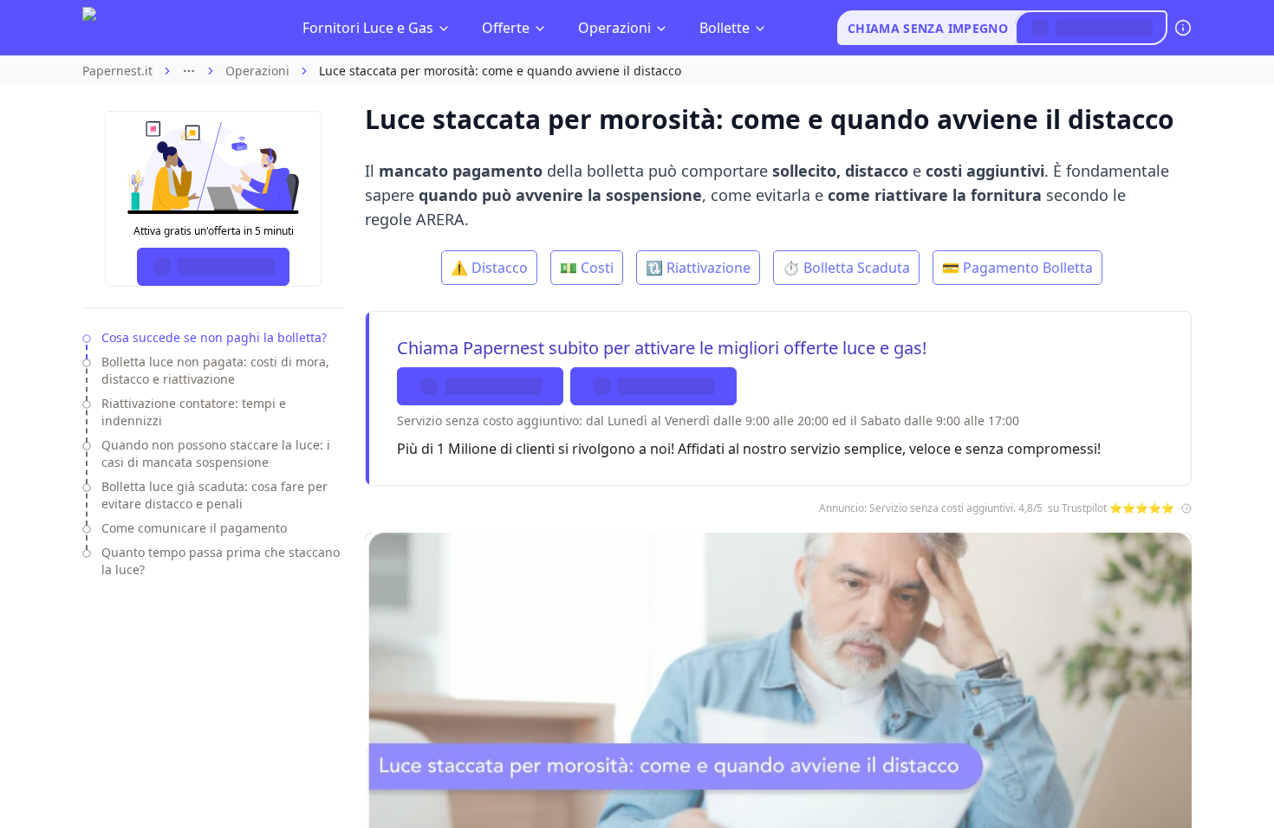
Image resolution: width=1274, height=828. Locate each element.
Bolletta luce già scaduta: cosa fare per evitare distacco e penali (214, 495)
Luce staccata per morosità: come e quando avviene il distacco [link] (500, 70)
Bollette (724, 27)
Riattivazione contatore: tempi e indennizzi (193, 412)
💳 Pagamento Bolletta (1017, 267)
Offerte (506, 27)
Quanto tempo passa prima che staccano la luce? (220, 561)
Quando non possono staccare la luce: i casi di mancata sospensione (215, 453)
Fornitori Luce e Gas (367, 27)
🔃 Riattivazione (698, 267)
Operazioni (614, 27)
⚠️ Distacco (489, 267)
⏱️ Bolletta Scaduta (846, 267)
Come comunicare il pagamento (194, 528)
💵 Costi (587, 267)
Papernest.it (117, 70)
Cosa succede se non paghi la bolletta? (214, 337)
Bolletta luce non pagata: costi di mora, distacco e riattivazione (215, 370)
